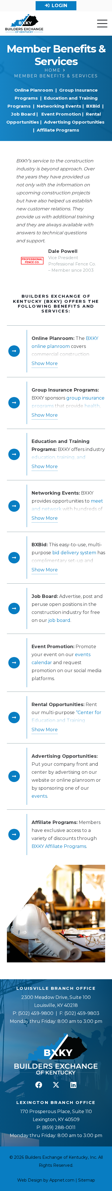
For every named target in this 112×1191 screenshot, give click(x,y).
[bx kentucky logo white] (56, 1054)
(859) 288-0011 (58, 1127)
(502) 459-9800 (35, 1013)
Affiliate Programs (58, 130)
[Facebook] (38, 1084)
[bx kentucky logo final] (24, 24)
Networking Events (59, 106)
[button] (102, 24)
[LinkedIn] (73, 1084)
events (39, 796)
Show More (45, 363)
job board (59, 620)
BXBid (93, 106)
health (92, 406)
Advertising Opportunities (74, 122)
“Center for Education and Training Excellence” (66, 720)
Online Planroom (34, 90)
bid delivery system (74, 552)
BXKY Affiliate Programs (59, 846)
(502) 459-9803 (81, 1013)
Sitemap (86, 1180)
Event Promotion (61, 114)
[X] (56, 1084)
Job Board (23, 114)
